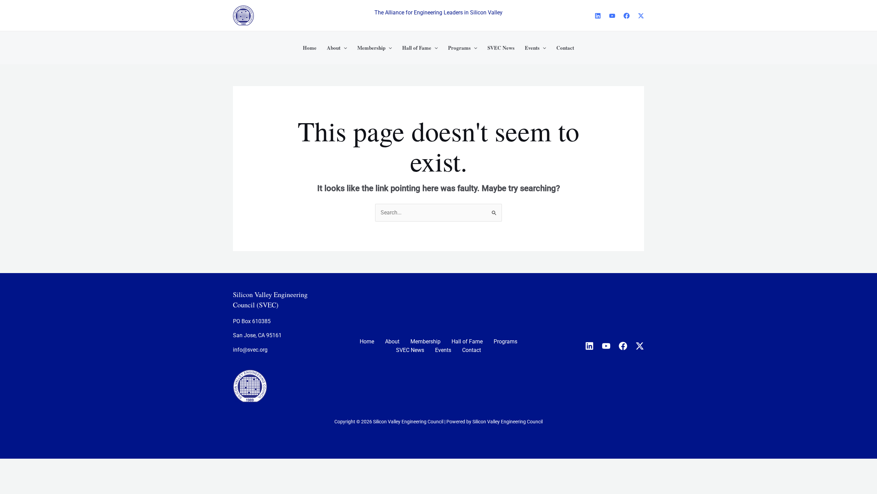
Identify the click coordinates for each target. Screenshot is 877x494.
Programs (505, 341)
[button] (344, 47)
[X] (641, 16)
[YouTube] (612, 16)
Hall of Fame (467, 341)
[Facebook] (626, 16)
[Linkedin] (598, 16)
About (392, 341)
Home (367, 341)
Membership (425, 341)
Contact (471, 350)
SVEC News (410, 350)
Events (443, 350)
